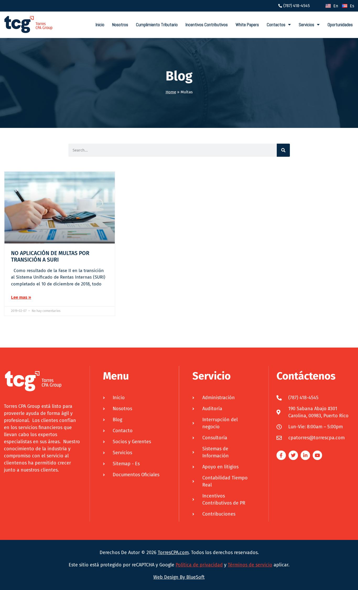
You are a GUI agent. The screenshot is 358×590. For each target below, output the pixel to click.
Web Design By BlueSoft (179, 577)
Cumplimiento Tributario (157, 25)
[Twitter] (293, 455)
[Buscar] (283, 150)
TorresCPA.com (173, 552)
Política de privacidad (199, 565)
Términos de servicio (250, 565)
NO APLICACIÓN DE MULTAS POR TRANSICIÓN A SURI (50, 256)
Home (171, 92)
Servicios (306, 25)
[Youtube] (317, 455)
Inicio (100, 25)
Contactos (276, 25)
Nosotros (120, 25)
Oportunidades (340, 25)
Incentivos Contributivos (207, 25)
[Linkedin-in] (305, 455)
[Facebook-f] (281, 455)
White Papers (247, 25)
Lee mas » (21, 297)
